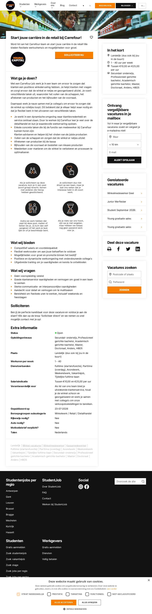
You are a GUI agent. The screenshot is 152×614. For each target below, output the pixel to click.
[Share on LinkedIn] (138, 249)
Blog (62, 5)
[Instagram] (81, 486)
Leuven (10, 502)
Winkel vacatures (32, 445)
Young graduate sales (119, 218)
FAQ (44, 492)
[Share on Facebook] (119, 249)
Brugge (10, 514)
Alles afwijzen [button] (89, 602)
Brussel (10, 508)
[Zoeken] (90, 5)
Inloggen (125, 6)
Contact (73, 5)
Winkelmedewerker (53, 445)
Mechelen (11, 520)
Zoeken (124, 289)
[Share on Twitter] (129, 249)
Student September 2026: (121, 210)
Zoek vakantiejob (15, 559)
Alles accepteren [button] (63, 602)
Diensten (47, 553)
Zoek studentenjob (16, 553)
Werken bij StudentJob (54, 504)
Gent (8, 496)
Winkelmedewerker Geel (120, 193)
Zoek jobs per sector (17, 576)
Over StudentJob (51, 486)
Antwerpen (12, 490)
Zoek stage (12, 565)
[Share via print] (110, 249)
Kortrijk (10, 526)
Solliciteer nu (74, 54)
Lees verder (112, 589)
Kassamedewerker (76, 445)
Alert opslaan (124, 160)
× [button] (149, 580)
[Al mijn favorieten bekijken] (83, 5)
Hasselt (10, 532)
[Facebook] (87, 486)
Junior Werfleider (116, 201)
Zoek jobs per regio (16, 570)
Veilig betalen (49, 559)
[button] (76, 608)
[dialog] (76, 595)
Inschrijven (105, 6)
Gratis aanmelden (15, 547)
